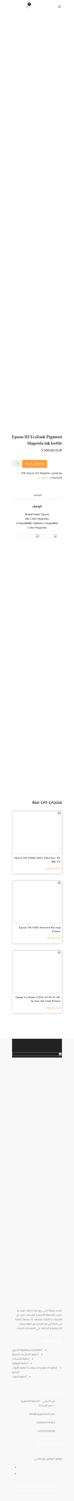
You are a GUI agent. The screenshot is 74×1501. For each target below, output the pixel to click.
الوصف (37, 495)
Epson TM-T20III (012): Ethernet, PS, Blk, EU (37, 860)
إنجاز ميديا (19, 1491)
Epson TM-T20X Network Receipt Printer (40, 930)
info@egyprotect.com (42, 1414)
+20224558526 (46, 1431)
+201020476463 (45, 1423)
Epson (45, 478)
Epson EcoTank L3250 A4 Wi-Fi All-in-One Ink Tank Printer (38, 999)
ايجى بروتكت (23, 1487)
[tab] (37, 495)
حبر (38, 478)
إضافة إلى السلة (35, 464)
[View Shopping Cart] (26, 6)
